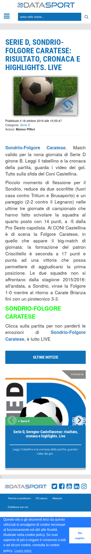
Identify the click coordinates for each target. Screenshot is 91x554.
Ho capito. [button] (80, 535)
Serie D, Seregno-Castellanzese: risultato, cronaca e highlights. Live (45, 434)
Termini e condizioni (19, 498)
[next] (79, 420)
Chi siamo (41, 498)
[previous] (12, 420)
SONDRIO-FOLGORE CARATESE (33, 312)
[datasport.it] (46, 5)
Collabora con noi (18, 507)
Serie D (25, 125)
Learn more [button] (23, 551)
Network (57, 498)
